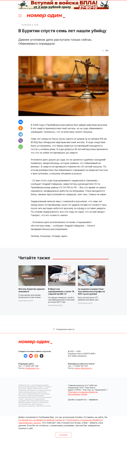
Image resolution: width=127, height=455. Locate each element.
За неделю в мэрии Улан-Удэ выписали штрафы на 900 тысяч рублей (91, 291)
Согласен (63, 435)
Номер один (46, 16)
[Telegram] (20, 134)
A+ (107, 50)
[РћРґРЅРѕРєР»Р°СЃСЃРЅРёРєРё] (20, 128)
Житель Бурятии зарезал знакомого (31, 290)
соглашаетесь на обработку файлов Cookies (40, 420)
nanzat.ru (93, 400)
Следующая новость (65, 329)
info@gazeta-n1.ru (32, 368)
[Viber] (20, 140)
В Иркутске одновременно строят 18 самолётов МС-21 (61, 291)
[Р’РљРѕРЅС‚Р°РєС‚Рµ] (20, 122)
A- (103, 50)
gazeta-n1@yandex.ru (83, 368)
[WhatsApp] (20, 147)
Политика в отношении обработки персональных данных (83, 393)
